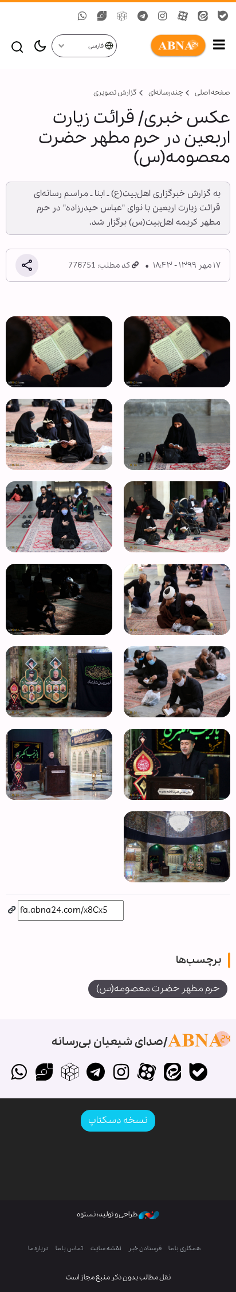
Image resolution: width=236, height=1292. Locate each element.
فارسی (96, 46)
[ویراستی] (44, 1073)
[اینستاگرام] (121, 1073)
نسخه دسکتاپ (118, 1120)
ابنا (162, 45)
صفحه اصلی (212, 92)
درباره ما (38, 1248)
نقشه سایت (106, 1248)
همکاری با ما (184, 1248)
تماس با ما (70, 1248)
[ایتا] (173, 1073)
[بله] (198, 1073)
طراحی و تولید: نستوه (108, 1214)
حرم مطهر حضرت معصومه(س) (157, 988)
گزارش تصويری (114, 92)
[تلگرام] (95, 1073)
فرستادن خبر (145, 1248)
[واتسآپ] (19, 1073)
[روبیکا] (70, 1073)
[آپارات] (147, 1073)
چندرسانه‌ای (165, 92)
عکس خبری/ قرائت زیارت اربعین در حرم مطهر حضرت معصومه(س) (134, 138)
